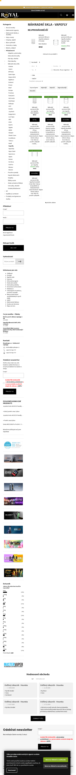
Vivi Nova (11, 162)
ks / (13, 248)
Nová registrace (8, 233)
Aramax (11, 66)
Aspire (10, 69)
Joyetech (11, 112)
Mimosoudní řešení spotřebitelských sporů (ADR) (14, 296)
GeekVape (12, 101)
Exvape (11, 90)
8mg (4, 618)
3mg (4, 602)
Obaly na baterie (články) (15, 183)
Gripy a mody (10, 37)
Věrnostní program (12, 281)
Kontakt (9, 275)
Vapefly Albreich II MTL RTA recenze (11, 323)
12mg (4, 634)
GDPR (8, 300)
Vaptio (10, 157)
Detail (35, 120)
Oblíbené (9, 273)
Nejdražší (52, 88)
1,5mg (5, 595)
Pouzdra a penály (13, 173)
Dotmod (11, 82)
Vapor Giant (12, 151)
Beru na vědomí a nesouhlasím (56, 766)
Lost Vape (11, 117)
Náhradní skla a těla (13, 64)
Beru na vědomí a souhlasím (56, 760)
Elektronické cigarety (12, 30)
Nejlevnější (44, 88)
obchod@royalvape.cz (12, 347)
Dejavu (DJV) (12, 77)
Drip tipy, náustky (13, 59)
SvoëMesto (12, 138)
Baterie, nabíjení (11, 48)
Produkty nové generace (13, 196)
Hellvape (11, 104)
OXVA (10, 122)
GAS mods (12, 98)
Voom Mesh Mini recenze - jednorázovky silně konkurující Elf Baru (13, 330)
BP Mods (11, 72)
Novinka (56, 66)
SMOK (10, 130)
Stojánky (10, 178)
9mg (4, 622)
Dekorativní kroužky (14, 56)
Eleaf (10, 88)
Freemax (11, 93)
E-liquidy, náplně (11, 40)
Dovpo (10, 85)
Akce (34, 66)
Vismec (11, 159)
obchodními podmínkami (14, 382)
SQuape (11, 133)
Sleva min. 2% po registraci (62, 70)
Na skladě (36, 62)
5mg (4, 610)
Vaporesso (12, 154)
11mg (4, 630)
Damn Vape (12, 74)
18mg (4, 645)
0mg (4, 591)
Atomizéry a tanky (11, 45)
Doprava (9, 279)
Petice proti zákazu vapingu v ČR (12, 317)
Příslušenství (10, 51)
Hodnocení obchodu (13, 304)
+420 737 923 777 (11, 350)
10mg (4, 626)
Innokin (11, 109)
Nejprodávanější (62, 88)
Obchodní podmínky (13, 285)
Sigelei (11, 128)
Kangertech (12, 114)
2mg (4, 598)
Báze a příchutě (10, 43)
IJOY (10, 106)
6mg (4, 614)
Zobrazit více (38, 718)
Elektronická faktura (13, 302)
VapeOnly (11, 149)
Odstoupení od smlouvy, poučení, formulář (14, 292)
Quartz (11, 125)
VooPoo (11, 165)
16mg (4, 641)
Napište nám (10, 277)
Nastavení (12, 770)
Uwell (10, 143)
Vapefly (11, 146)
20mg (4, 649)
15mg (4, 637)
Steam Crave (12, 135)
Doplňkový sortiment (12, 194)
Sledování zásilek (12, 283)
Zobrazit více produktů (50, 54)
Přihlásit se (10, 228)
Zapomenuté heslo (8, 235)
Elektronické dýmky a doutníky (12, 34)
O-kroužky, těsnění (13, 186)
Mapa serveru (11, 306)
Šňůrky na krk (12, 181)
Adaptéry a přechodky (14, 53)
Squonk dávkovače (13, 175)
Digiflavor (11, 80)
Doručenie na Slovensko (14, 287)
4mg (4, 606)
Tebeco (11, 141)
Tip (34, 70)
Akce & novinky (10, 28)
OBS (10, 120)
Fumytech (11, 96)
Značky (8, 199)
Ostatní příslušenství (14, 188)
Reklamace (10, 289)
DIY (7, 191)
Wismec (11, 167)
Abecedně (32, 91)
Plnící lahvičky (12, 61)
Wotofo (11, 170)
